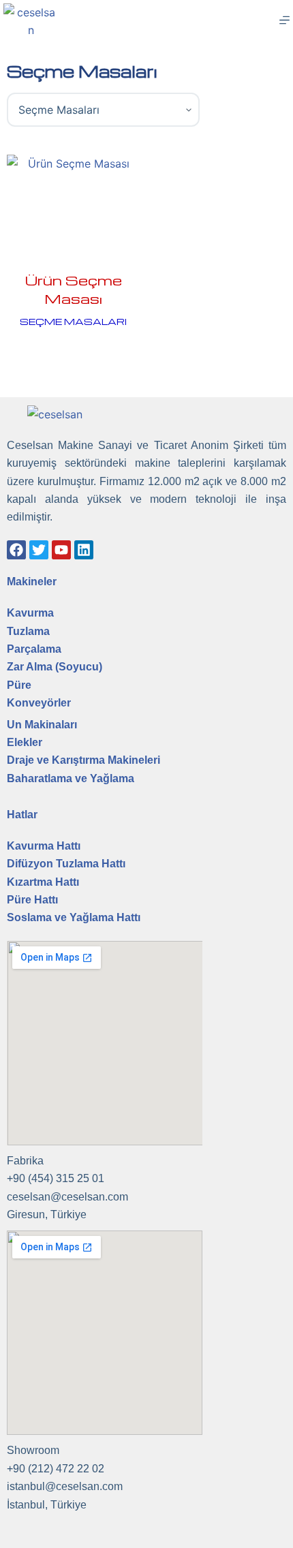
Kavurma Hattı (43, 846)
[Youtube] (61, 549)
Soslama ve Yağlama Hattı (73, 917)
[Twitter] (38, 549)
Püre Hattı (32, 899)
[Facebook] (16, 549)
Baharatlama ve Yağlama (70, 778)
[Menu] (284, 20)
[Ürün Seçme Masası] (73, 204)
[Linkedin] (83, 549)
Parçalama (34, 649)
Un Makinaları (42, 724)
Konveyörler (39, 703)
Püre (19, 685)
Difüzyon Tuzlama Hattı (66, 863)
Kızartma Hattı (43, 882)
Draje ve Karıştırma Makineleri (83, 760)
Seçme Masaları (73, 321)
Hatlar (22, 814)
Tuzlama (28, 631)
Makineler (32, 581)
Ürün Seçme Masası (73, 289)
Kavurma (30, 613)
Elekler (24, 742)
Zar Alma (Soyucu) (54, 666)
